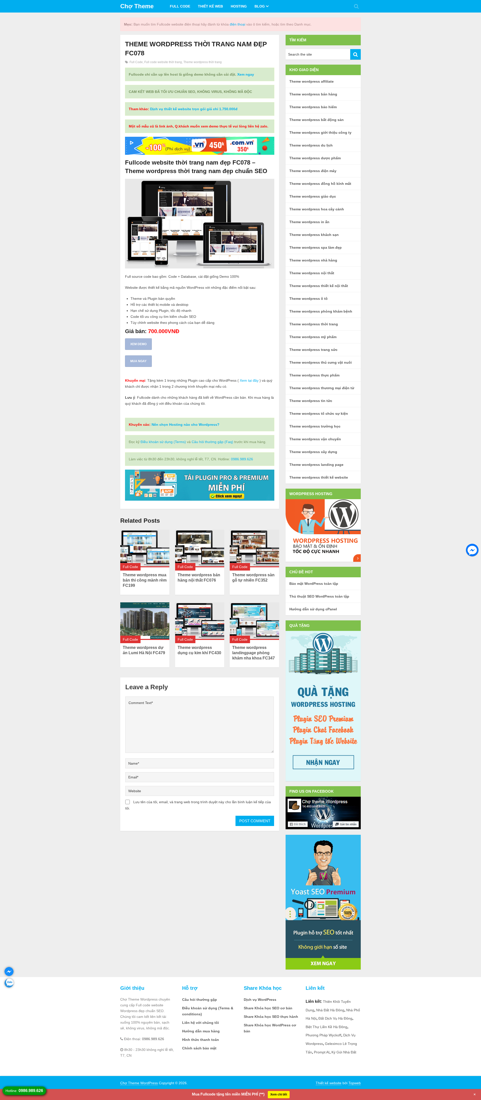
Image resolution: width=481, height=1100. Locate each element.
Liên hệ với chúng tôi (200, 1023)
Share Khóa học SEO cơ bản (268, 1008)
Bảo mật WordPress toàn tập (313, 584)
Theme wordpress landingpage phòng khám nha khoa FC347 (253, 652)
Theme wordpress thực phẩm (314, 375)
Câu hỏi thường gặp (199, 1000)
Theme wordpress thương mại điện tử (321, 388)
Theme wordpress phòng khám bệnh (320, 311)
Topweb (354, 1083)
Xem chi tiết (278, 1094)
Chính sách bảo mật (199, 1048)
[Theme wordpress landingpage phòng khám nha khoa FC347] (254, 621)
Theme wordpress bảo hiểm (313, 107)
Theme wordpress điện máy (312, 171)
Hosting (239, 6)
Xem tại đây (249, 380)
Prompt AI (321, 1052)
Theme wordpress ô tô (308, 299)
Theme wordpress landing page (316, 465)
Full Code (180, 6)
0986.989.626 (242, 459)
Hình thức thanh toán (200, 1040)
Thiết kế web (210, 6)
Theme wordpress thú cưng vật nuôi (320, 362)
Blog (260, 6)
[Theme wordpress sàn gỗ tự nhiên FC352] (254, 548)
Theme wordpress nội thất (311, 273)
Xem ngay (245, 74)
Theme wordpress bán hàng (313, 94)
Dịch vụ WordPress (260, 1000)
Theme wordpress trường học (314, 426)
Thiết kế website (328, 1083)
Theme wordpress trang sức (313, 350)
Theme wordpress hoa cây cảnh (316, 209)
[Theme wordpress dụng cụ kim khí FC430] (199, 621)
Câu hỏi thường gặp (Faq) (212, 442)
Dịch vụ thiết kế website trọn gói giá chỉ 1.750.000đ (193, 109)
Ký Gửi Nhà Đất (343, 1052)
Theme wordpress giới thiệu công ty (320, 132)
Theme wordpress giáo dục (312, 196)
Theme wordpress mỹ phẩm (312, 337)
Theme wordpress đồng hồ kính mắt (320, 184)
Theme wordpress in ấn (309, 222)
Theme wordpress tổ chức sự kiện (318, 413)
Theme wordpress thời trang (202, 62)
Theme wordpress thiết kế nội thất (318, 286)
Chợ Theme (137, 6)
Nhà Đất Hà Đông (330, 1010)
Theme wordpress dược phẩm (315, 158)
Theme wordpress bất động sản (316, 120)
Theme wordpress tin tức (310, 401)
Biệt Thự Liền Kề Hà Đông (326, 1027)
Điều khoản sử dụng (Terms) (163, 442)
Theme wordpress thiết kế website (318, 477)
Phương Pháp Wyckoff (323, 1035)
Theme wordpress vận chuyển (315, 439)
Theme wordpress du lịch (311, 145)
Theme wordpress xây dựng (313, 452)
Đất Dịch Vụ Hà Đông (335, 1018)
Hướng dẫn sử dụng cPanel (313, 609)
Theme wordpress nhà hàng (313, 260)
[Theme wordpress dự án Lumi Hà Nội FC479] (144, 621)
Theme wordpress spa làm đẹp (315, 247)
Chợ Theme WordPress (139, 1083)
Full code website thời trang (163, 62)
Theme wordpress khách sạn (314, 235)
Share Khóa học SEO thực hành (271, 1017)
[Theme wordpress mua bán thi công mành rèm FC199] (144, 548)
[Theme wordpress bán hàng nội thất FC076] (199, 548)
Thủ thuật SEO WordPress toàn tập (319, 596)
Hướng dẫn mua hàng (201, 1031)
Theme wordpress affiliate (311, 81)
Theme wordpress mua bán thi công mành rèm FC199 (145, 580)
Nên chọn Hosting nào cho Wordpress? (185, 425)
